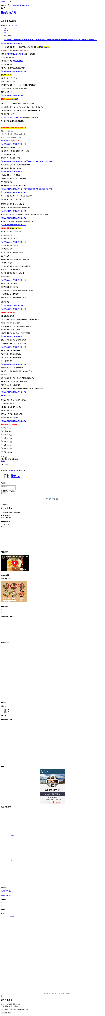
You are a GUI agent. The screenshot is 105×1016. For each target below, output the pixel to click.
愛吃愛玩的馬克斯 (6, 895)
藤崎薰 (3, 461)
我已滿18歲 (4, 1012)
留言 (14, 470)
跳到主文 (3, 17)
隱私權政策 (61, 993)
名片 (5, 32)
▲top (2, 479)
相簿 (5, 28)
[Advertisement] (50, 979)
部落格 (6, 30)
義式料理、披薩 (15, 477)
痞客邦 (11, 470)
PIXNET (40, 993)
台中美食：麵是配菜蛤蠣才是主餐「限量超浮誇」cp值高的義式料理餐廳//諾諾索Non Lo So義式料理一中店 (50, 40)
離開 (9, 1012)
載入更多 (3, 483)
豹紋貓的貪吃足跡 (6, 891)
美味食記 (13, 475)
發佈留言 (3, 493)
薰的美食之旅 (8, 12)
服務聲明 (68, 993)
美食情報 (14, 25)
